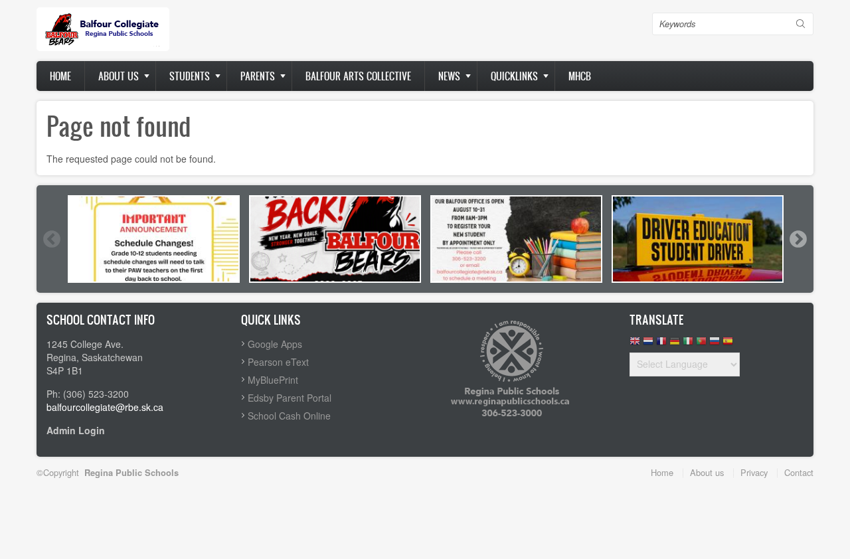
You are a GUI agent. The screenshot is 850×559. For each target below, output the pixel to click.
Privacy (754, 472)
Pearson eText (278, 361)
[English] (635, 344)
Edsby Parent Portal (289, 397)
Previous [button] (51, 239)
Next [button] (797, 239)
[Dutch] (648, 344)
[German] (674, 344)
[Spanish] (727, 344)
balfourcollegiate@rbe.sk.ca (104, 407)
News (449, 76)
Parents (257, 76)
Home (60, 76)
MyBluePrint (273, 379)
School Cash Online (289, 415)
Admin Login (75, 430)
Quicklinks (514, 76)
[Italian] (688, 344)
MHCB (579, 76)
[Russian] (714, 344)
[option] (153, 239)
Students (189, 76)
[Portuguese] (701, 344)
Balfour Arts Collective (358, 76)
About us (118, 76)
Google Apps (275, 344)
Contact (798, 472)
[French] (661, 344)
